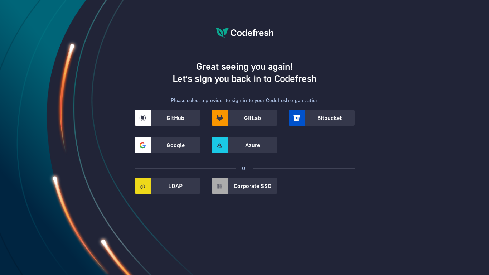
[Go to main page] (244, 44)
